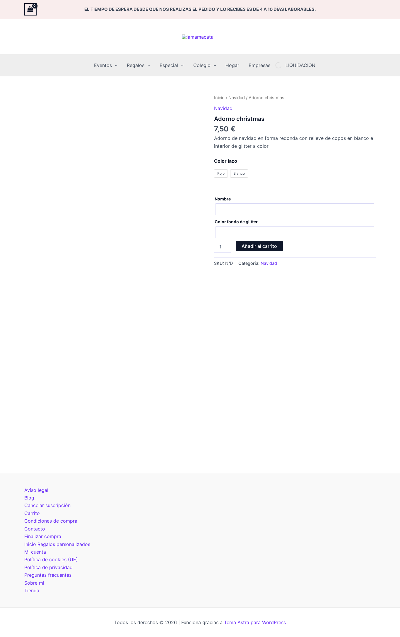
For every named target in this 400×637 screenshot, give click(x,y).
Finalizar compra (42, 536)
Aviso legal (36, 490)
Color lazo (225, 161)
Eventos (103, 65)
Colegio (202, 65)
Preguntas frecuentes (47, 575)
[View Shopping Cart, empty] (30, 9)
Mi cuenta (35, 552)
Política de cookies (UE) (51, 559)
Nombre (223, 198)
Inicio (219, 97)
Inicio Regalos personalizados (57, 544)
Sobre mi (34, 583)
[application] (115, 65)
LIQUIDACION (300, 65)
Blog (29, 498)
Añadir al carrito (259, 246)
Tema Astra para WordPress (255, 622)
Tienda (31, 590)
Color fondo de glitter (236, 221)
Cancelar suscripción (47, 505)
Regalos (135, 65)
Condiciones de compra (50, 521)
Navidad (236, 97)
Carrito (32, 513)
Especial (169, 65)
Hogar (232, 65)
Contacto (34, 529)
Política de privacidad (48, 567)
